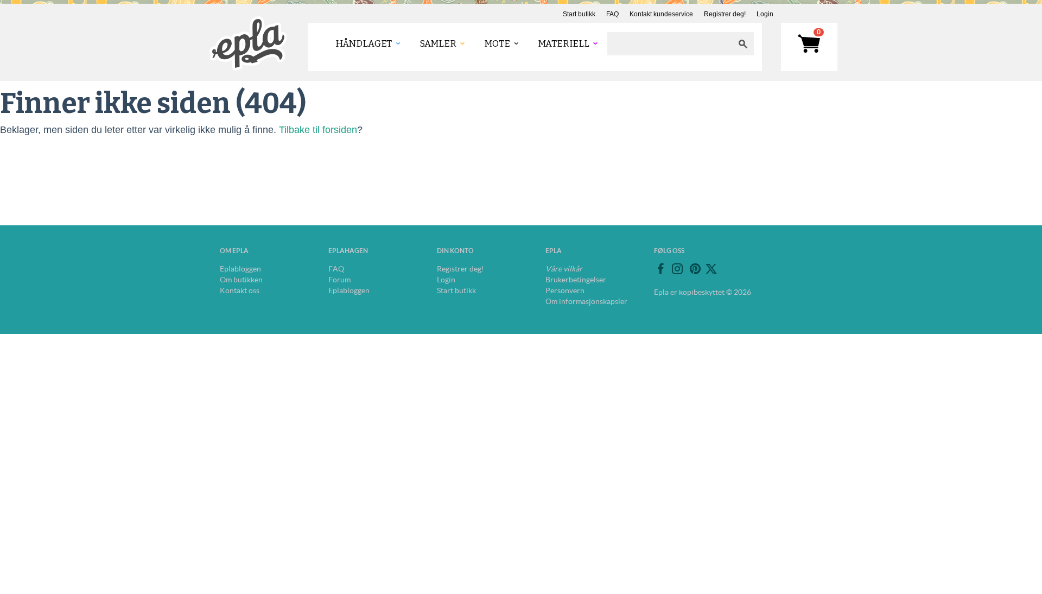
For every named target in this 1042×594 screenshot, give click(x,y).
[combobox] (669, 43)
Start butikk (579, 14)
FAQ (612, 14)
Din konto (455, 250)
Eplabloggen (240, 268)
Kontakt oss (239, 290)
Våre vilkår (563, 268)
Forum (339, 279)
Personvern (564, 290)
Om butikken (241, 279)
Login (765, 14)
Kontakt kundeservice (661, 14)
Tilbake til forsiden (318, 129)
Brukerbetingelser (575, 279)
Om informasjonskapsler (586, 301)
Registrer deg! (725, 14)
